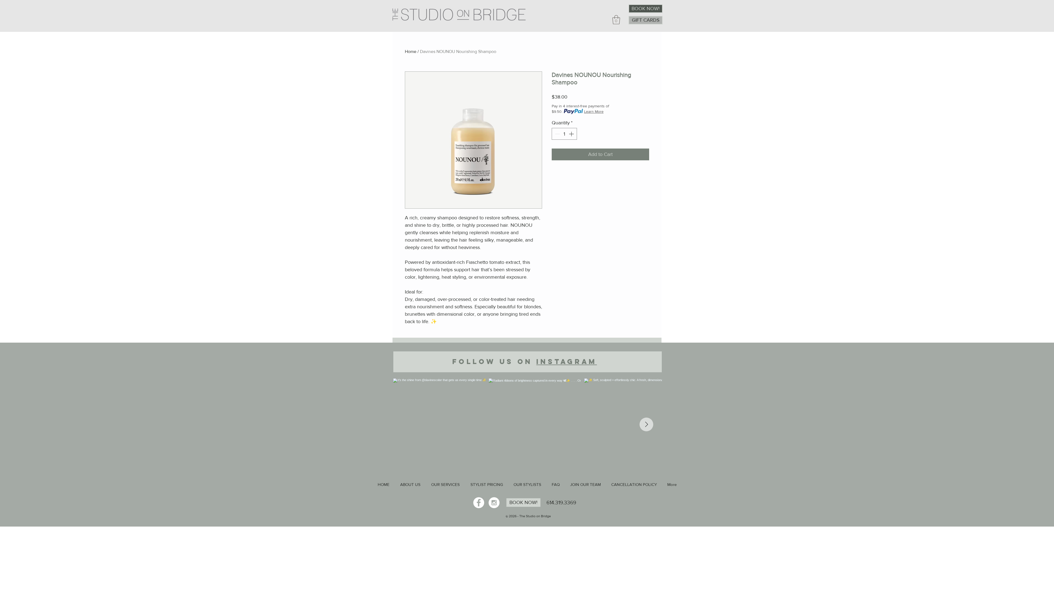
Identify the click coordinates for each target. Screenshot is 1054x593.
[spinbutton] (564, 133)
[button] (616, 19)
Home (410, 51)
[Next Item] (646, 424)
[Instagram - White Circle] (494, 502)
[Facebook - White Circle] (478, 502)
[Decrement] (557, 133)
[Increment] (572, 133)
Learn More (594, 111)
